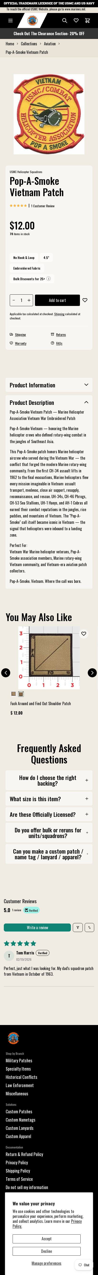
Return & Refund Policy (24, 1154)
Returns (61, 334)
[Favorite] (76, 20)
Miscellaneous (17, 1093)
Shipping (59, 314)
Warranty (20, 343)
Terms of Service (19, 1179)
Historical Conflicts (21, 1077)
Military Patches (19, 1060)
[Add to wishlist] (85, 300)
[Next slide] (92, 673)
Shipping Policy (18, 1171)
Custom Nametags (20, 1120)
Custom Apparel (18, 1136)
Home (10, 44)
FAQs (59, 343)
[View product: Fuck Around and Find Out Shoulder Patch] (49, 673)
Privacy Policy (17, 1162)
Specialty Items (18, 1069)
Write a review (37, 927)
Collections (29, 44)
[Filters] (78, 927)
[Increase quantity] (29, 300)
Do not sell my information (27, 1187)
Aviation (50, 44)
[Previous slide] (5, 673)
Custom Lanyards (19, 1128)
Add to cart (57, 300)
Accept (47, 1238)
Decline (46, 1251)
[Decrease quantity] (14, 300)
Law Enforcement (20, 1085)
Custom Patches (19, 1111)
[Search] (64, 20)
